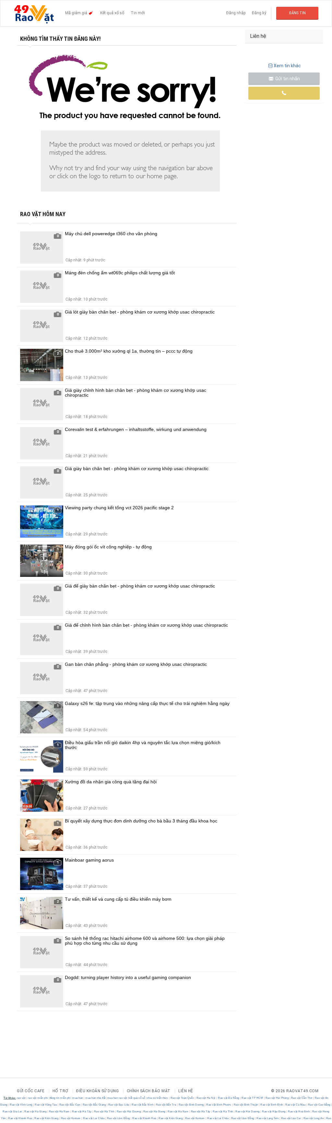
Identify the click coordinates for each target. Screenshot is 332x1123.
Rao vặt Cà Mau (295, 1104)
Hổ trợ (60, 1091)
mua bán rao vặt (117, 1097)
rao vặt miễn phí (38, 1097)
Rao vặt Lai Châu (93, 1118)
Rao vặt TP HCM (252, 1097)
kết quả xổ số (137, 1097)
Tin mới (138, 13)
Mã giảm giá (76, 13)
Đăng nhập (235, 13)
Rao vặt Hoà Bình (299, 1111)
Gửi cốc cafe (30, 1091)
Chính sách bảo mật (149, 1091)
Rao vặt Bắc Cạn (69, 1104)
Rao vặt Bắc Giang (94, 1104)
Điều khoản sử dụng (97, 1091)
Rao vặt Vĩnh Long (21, 1104)
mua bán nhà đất (95, 1097)
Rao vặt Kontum (70, 1118)
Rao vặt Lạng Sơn (267, 1118)
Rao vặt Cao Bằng (319, 1104)
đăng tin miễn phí (60, 1097)
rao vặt (21, 1097)
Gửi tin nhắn (287, 78)
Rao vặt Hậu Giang (274, 1111)
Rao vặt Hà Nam (59, 1111)
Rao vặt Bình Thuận (246, 1104)
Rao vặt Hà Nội (206, 1097)
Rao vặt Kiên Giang (46, 1118)
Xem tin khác (287, 65)
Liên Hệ (185, 1091)
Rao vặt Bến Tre (166, 1104)
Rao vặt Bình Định (272, 1104)
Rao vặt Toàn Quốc (182, 1097)
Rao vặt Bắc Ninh (142, 1104)
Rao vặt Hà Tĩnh (104, 1111)
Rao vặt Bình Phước (219, 1104)
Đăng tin (297, 13)
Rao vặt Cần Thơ (301, 1097)
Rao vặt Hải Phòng (277, 1097)
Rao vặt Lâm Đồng (118, 1118)
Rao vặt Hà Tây (81, 1111)
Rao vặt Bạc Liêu (118, 1104)
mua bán (77, 1097)
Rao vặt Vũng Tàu (46, 1104)
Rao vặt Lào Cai (291, 1118)
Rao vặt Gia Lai (13, 1111)
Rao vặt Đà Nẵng (228, 1097)
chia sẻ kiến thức (157, 1097)
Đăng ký (259, 13)
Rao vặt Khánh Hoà (20, 1118)
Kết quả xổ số (112, 13)
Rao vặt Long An (313, 1118)
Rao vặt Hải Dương (129, 1111)
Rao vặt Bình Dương (191, 1104)
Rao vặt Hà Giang (35, 1111)
